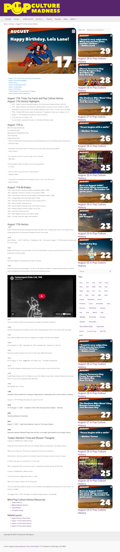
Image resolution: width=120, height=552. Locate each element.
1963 (81, 291)
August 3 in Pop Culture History (21, 526)
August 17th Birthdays (15, 87)
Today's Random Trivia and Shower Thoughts (22, 91)
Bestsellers (91, 299)
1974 (80, 295)
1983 (86, 295)
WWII (81, 335)
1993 (99, 295)
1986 (93, 295)
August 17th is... (13, 82)
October (102, 317)
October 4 (28, 408)
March (95, 312)
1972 (99, 291)
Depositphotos (20, 546)
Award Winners (16, 508)
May (102, 312)
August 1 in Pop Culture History (21, 521)
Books (100, 299)
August (81, 299)
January (102, 308)
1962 (106, 287)
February (82, 308)
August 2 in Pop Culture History (21, 523)
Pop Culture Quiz (86, 326)
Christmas (82, 303)
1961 (100, 287)
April (106, 295)
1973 (105, 291)
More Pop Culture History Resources (19, 93)
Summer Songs (91, 331)
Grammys (92, 308)
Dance (91, 303)
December (99, 303)
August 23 (26, 361)
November (92, 317)
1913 (87, 283)
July (80, 312)
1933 (100, 283)
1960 (93, 287)
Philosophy (92, 322)
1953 (81, 287)
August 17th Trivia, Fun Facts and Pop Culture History (24, 78)
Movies (82, 317)
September (100, 326)
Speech (81, 331)
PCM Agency (29, 534)
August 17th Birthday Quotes (17, 85)
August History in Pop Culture (21, 518)
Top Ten (103, 331)
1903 (80, 283)
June (87, 312)
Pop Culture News (32, 546)
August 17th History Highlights (18, 80)
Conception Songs (17, 510)
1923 (93, 283)
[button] (19, 19)
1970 (93, 291)
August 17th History (15, 89)
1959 (87, 287)
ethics (108, 303)
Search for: (82, 30)
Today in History (17, 502)
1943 (106, 283)
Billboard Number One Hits (20, 505)
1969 (87, 291)
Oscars (82, 322)
